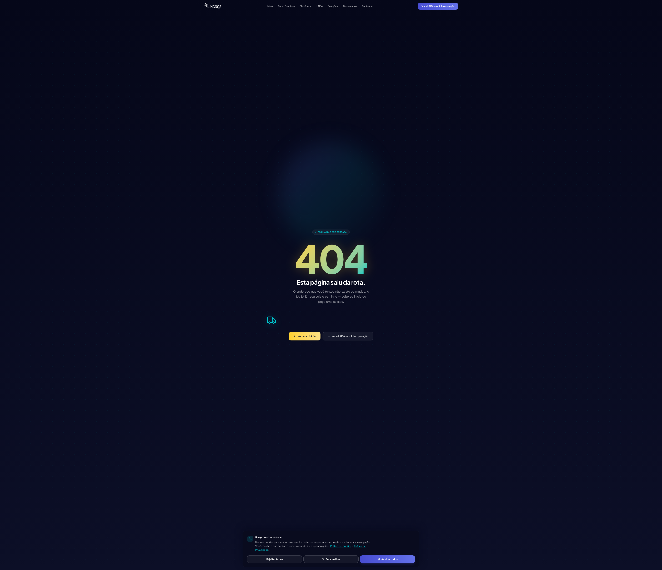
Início (270, 6)
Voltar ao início (307, 336)
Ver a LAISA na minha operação (438, 6)
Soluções (333, 6)
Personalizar (333, 559)
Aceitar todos (389, 559)
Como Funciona (286, 6)
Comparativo (350, 6)
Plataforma (305, 6)
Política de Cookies (340, 546)
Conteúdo (367, 6)
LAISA (320, 6)
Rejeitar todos (274, 559)
